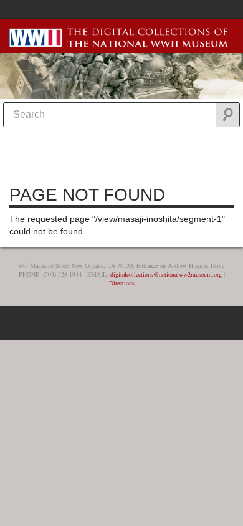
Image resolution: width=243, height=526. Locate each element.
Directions (122, 283)
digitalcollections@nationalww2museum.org (166, 274)
